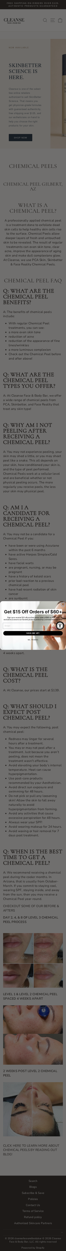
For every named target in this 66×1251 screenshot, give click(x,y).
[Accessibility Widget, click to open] (60, 625)
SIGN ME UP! (33, 633)
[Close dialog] (63, 604)
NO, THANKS (33, 640)
